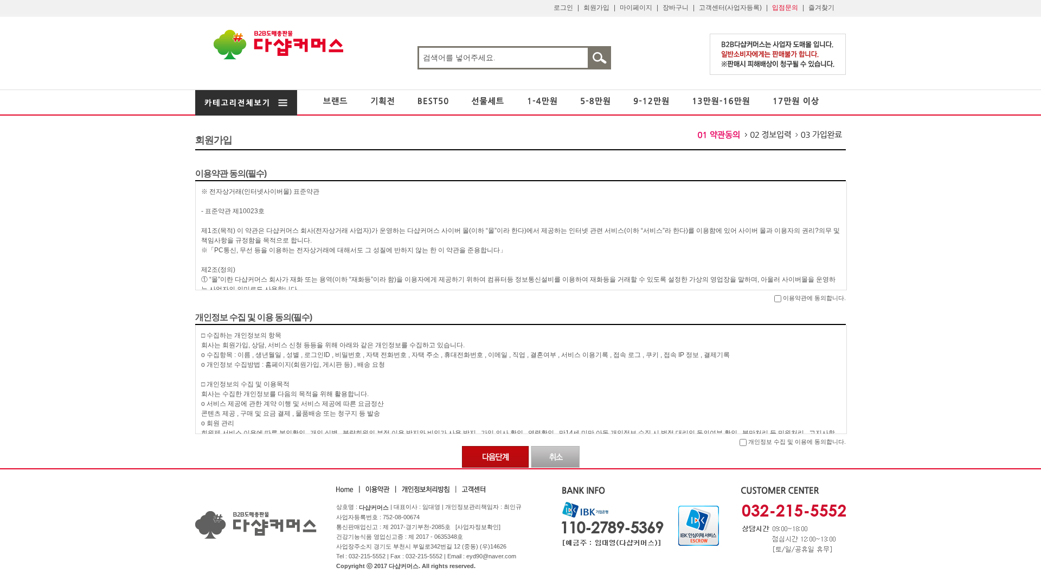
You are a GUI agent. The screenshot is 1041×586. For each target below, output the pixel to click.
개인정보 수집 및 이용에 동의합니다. (796, 441)
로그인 (563, 7)
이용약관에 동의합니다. (813, 298)
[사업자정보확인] (477, 527)
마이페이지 (636, 7)
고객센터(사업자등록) (730, 7)
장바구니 (676, 7)
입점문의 (785, 7)
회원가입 (596, 7)
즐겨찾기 (821, 7)
